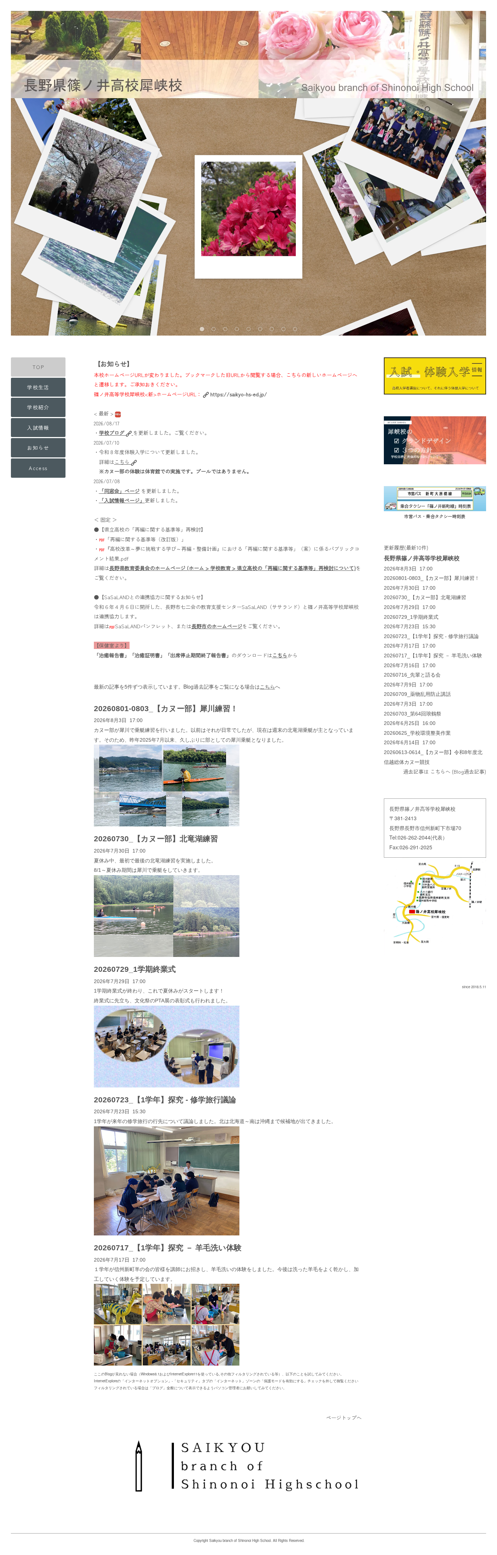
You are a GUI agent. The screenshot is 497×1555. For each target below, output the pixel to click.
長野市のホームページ (216, 626)
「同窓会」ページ (119, 490)
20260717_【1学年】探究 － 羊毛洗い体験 (168, 1247)
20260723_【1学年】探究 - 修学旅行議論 (165, 1099)
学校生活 (38, 387)
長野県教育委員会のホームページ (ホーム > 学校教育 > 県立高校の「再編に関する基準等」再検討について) (232, 568)
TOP (38, 366)
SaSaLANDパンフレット (143, 626)
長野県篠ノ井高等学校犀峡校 (422, 558)
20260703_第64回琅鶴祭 (412, 714)
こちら (122, 461)
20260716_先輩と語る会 (412, 675)
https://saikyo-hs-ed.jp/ (238, 394)
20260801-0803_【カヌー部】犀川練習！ (166, 708)
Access (38, 468)
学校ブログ (112, 432)
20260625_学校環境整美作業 (417, 733)
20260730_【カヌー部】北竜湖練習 (156, 838)
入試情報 (38, 427)
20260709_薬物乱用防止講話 (417, 694)
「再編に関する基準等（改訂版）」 (145, 539)
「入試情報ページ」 (122, 500)
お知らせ (38, 447)
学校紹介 (38, 407)
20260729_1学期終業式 (135, 969)
